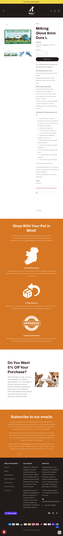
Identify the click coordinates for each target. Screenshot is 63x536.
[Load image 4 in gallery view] (28, 54)
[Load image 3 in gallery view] (21, 54)
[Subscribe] (45, 454)
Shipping (45, 44)
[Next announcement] (60, 2)
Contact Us (7, 490)
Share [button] (39, 210)
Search (6, 471)
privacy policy (26, 444)
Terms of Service (9, 486)
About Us (7, 467)
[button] (3, 11)
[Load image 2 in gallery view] (14, 54)
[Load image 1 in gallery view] (7, 54)
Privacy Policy (8, 482)
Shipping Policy (8, 475)
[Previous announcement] (3, 2)
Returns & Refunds (9, 478)
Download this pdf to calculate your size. (46, 188)
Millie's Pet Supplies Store (33, 530)
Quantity (38, 49)
